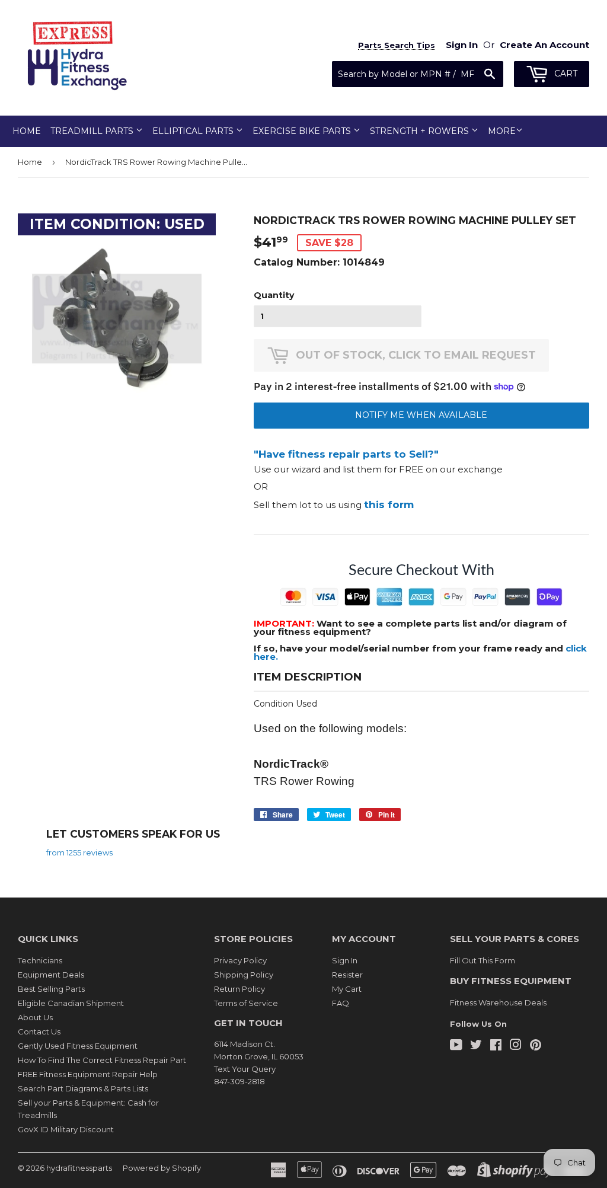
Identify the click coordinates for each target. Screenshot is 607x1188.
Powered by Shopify (162, 1168)
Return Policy (239, 989)
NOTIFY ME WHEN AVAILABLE (421, 415)
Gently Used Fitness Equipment (78, 1045)
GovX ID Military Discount (66, 1129)
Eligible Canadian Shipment (71, 1003)
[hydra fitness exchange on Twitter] (476, 1046)
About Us (35, 1017)
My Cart (347, 989)
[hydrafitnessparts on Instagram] (516, 1046)
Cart (564, 73)
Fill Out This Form (482, 960)
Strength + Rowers (420, 131)
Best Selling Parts (51, 989)
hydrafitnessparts (79, 1168)
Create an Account (544, 44)
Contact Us (39, 1031)
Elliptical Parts (194, 131)
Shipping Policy (243, 974)
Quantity (274, 295)
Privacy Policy (240, 960)
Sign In (344, 960)
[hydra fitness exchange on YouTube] (456, 1046)
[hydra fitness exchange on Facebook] (496, 1046)
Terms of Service (246, 1003)
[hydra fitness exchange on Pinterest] (535, 1046)
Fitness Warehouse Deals (498, 1002)
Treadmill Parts (93, 131)
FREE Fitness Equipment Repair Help (88, 1074)
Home (26, 131)
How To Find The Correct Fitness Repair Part (102, 1060)
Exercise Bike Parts (303, 131)
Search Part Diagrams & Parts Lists (83, 1088)
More (502, 131)
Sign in (462, 44)
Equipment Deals (51, 974)
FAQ (340, 1003)
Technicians (40, 960)
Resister (347, 974)
